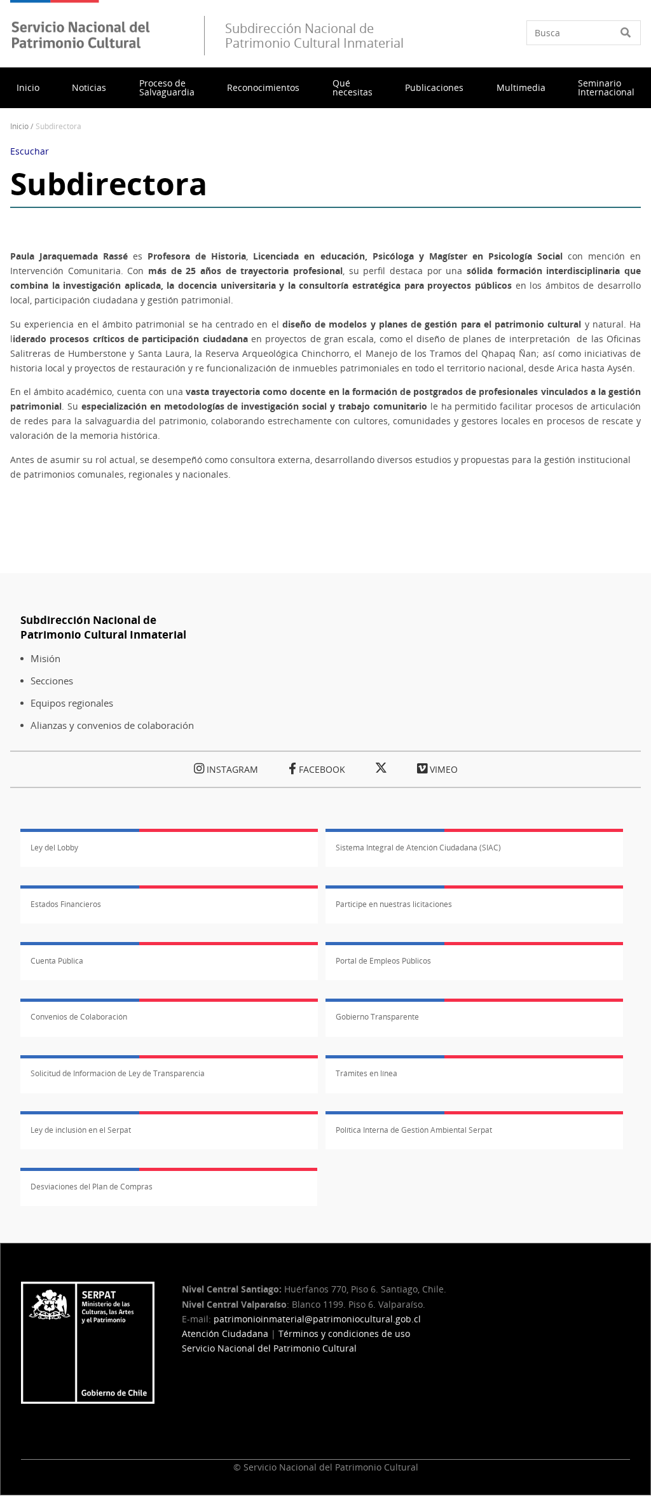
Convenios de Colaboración (79, 1017)
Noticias (89, 87)
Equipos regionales (72, 703)
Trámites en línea (366, 1073)
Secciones (52, 681)
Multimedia (521, 87)
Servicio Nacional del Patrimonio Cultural (269, 1348)
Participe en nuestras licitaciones (394, 904)
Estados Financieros (66, 904)
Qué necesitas (352, 87)
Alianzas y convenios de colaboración (112, 725)
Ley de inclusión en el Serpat (81, 1130)
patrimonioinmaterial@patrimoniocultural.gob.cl (317, 1319)
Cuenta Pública (57, 961)
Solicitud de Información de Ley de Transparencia (118, 1073)
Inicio (28, 87)
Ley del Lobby (54, 847)
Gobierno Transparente (377, 1017)
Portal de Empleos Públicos (383, 961)
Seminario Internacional (606, 87)
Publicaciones (434, 87)
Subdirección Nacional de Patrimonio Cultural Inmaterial (103, 627)
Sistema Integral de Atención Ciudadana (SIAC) (418, 847)
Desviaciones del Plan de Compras (92, 1186)
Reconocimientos (263, 87)
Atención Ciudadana (225, 1333)
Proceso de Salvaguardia (167, 87)
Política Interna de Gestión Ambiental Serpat (414, 1130)
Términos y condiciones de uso (344, 1333)
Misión (45, 659)
